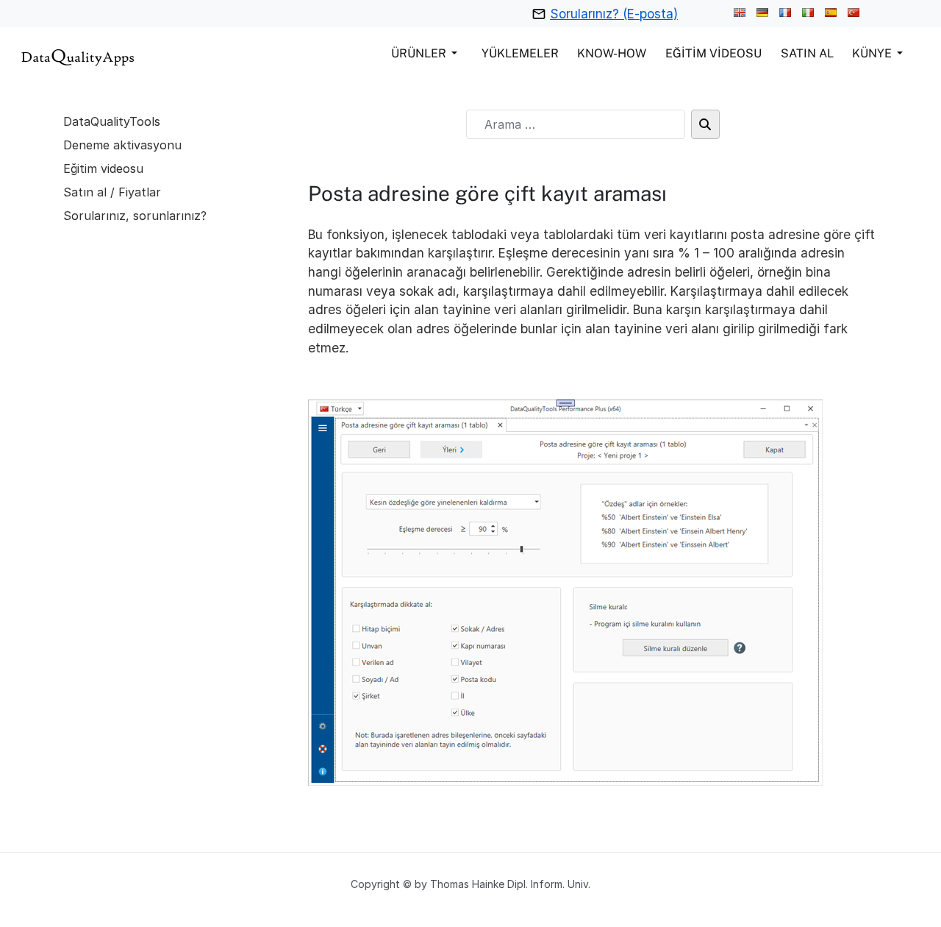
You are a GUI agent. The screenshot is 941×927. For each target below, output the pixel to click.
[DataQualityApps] (78, 55)
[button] (427, 53)
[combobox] (575, 124)
